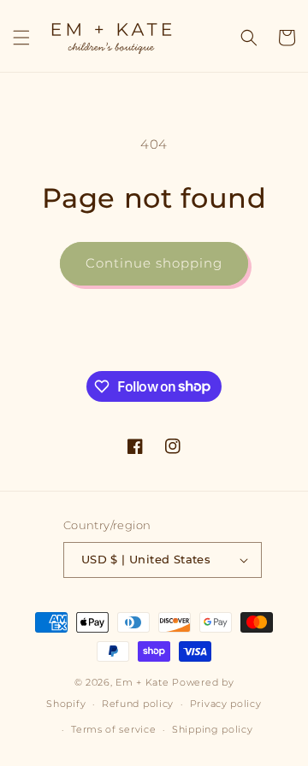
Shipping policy (212, 729)
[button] (21, 37)
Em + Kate (142, 682)
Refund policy (138, 704)
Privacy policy (226, 704)
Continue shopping (154, 263)
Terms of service (113, 729)
